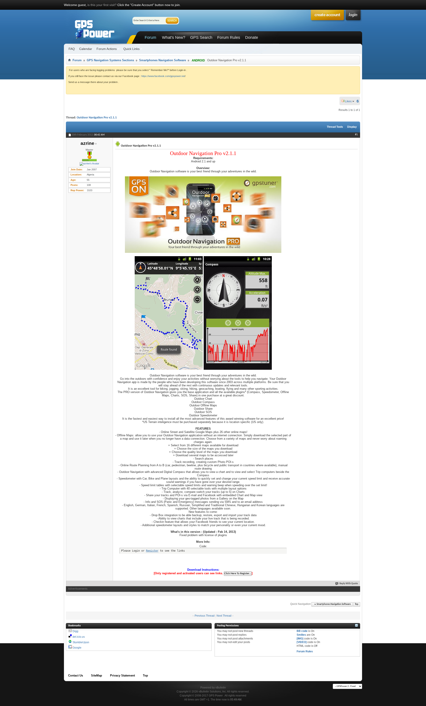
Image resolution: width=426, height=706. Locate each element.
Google (77, 647)
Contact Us (75, 675)
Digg (75, 631)
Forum (150, 37)
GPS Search (201, 37)
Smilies (301, 634)
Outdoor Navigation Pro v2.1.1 (97, 117)
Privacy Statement (122, 675)
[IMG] (300, 638)
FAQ (72, 49)
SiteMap (96, 675)
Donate (251, 37)
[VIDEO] (302, 642)
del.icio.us (79, 636)
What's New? (173, 37)
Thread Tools (335, 126)
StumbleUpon (81, 642)
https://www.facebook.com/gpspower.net (163, 76)
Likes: (349, 101)
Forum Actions (107, 49)
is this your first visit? (101, 5)
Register (152, 550)
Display (352, 126)
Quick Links (131, 49)
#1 (356, 134)
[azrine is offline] (89, 164)
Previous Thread (205, 615)
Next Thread (224, 615)
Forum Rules (228, 37)
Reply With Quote (348, 583)
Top (356, 604)
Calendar (85, 49)
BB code (302, 631)
